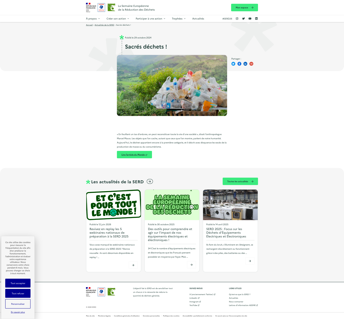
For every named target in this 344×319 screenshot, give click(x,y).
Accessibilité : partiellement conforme (197, 316)
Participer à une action (149, 18)
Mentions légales (104, 316)
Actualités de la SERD (104, 25)
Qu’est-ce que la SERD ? (239, 294)
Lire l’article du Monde (133, 154)
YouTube (193, 305)
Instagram (194, 301)
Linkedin (193, 298)
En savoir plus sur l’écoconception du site (231, 316)
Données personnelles (151, 316)
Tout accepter (18, 283)
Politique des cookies (171, 316)
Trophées (177, 18)
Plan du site (90, 316)
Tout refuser (18, 293)
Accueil (89, 25)
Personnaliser (18, 303)
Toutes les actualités (238, 181)
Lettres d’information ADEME (242, 305)
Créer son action (116, 18)
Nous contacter (236, 301)
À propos (91, 18)
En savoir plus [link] (18, 312)
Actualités (198, 18)
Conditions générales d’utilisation (127, 316)
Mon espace (242, 7)
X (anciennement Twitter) (201, 294)
